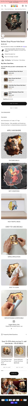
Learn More (10, 74)
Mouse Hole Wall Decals (9, 9)
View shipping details (5, 112)
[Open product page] (7, 352)
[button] (2, 6)
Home (2, 9)
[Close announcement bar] (27, 1)
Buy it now (14, 108)
